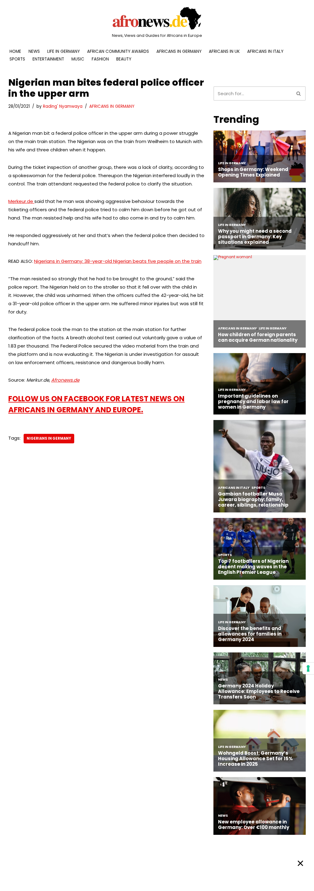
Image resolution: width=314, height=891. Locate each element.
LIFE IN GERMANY (63, 51)
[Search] (299, 93)
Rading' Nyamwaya (62, 106)
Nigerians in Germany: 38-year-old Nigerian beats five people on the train (117, 261)
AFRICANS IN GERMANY (178, 51)
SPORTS (17, 59)
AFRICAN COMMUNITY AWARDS (118, 51)
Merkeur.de (21, 201)
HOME (15, 51)
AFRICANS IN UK (224, 51)
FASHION (100, 59)
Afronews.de (65, 380)
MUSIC (77, 59)
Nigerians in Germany (49, 438)
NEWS (34, 51)
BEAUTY (123, 59)
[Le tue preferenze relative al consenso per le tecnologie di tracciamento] (308, 668)
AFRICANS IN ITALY (265, 51)
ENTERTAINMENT (48, 59)
